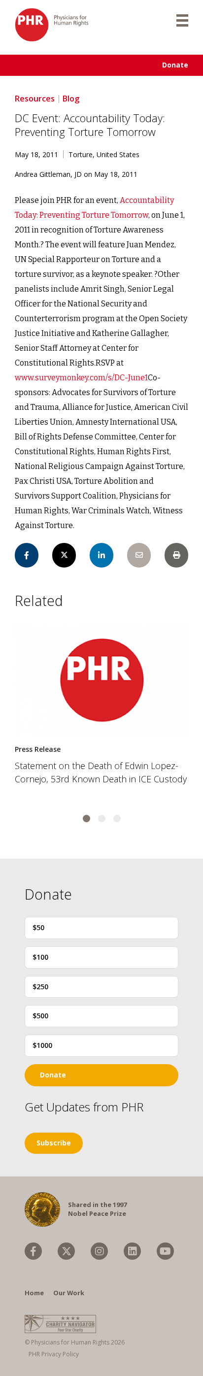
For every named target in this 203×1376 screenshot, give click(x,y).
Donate (175, 64)
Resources (35, 98)
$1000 (42, 1045)
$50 (38, 927)
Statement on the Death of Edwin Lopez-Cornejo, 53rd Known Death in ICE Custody (101, 772)
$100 (40, 957)
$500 (40, 1015)
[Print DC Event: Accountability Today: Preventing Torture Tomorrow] (176, 555)
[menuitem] (33, 1251)
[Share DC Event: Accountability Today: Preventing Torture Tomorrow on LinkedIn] (101, 555)
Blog (71, 98)
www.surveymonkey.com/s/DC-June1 (81, 377)
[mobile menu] (182, 20)
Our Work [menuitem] (68, 1292)
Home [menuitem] (34, 1292)
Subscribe (53, 1142)
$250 (40, 986)
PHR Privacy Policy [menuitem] (54, 1354)
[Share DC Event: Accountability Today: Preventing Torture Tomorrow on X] (64, 555)
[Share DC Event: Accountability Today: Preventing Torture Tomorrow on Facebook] (26, 555)
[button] (86, 818)
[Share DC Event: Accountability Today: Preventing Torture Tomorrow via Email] (139, 555)
